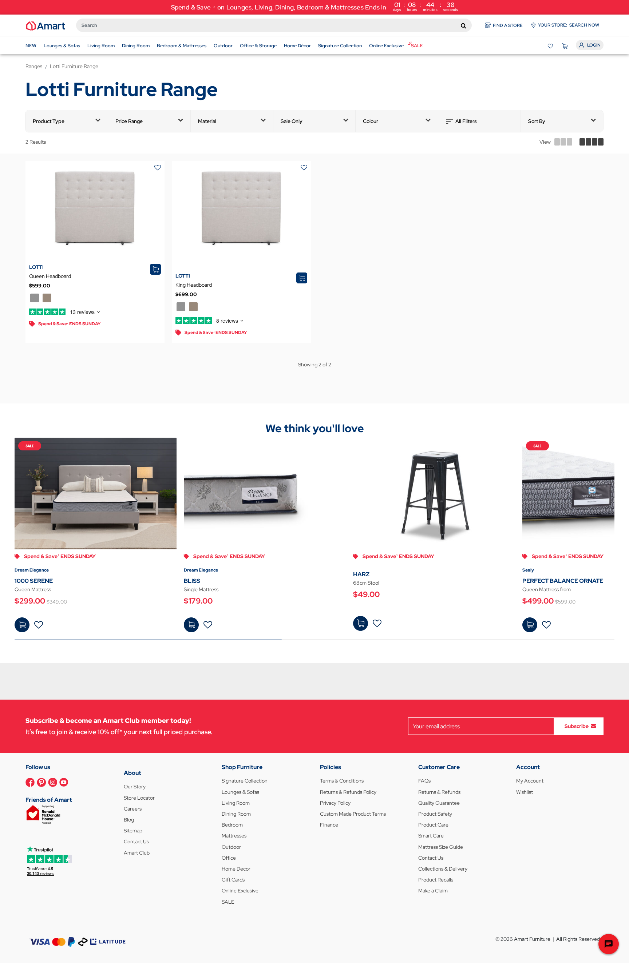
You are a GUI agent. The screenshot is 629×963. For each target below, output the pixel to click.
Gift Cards (233, 879)
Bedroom (232, 824)
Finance (329, 824)
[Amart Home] (45, 25)
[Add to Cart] (22, 624)
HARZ (361, 574)
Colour (370, 121)
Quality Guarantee (439, 803)
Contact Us (136, 841)
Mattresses (234, 835)
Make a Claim (433, 890)
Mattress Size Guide (440, 847)
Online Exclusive (240, 890)
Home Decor (236, 868)
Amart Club (137, 852)
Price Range (129, 121)
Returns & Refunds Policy (348, 792)
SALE (228, 902)
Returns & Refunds (439, 792)
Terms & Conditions (342, 780)
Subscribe (577, 726)
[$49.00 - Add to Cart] (360, 623)
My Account (529, 780)
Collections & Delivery (442, 868)
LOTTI (36, 267)
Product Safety (435, 814)
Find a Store (508, 25)
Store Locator (139, 798)
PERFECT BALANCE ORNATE (562, 581)
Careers (133, 808)
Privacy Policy (335, 803)
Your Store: (568, 25)
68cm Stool (366, 583)
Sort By (536, 121)
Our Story (135, 786)
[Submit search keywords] (463, 25)
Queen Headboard (50, 276)
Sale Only (291, 121)
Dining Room (236, 814)
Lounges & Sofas (240, 792)
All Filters (466, 121)
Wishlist (524, 792)
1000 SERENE (34, 581)
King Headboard (193, 285)
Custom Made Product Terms (353, 814)
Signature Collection (245, 780)
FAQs (424, 780)
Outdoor (231, 847)
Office (229, 858)
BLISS (192, 581)
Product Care (433, 824)
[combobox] (274, 25)
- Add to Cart (360, 623)
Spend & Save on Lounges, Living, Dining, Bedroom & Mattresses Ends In (314, 6)
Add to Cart (22, 624)
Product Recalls (435, 879)
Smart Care (431, 835)
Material (207, 121)
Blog (129, 819)
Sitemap (133, 830)
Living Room (236, 803)
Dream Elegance (32, 570)
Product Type (48, 121)
